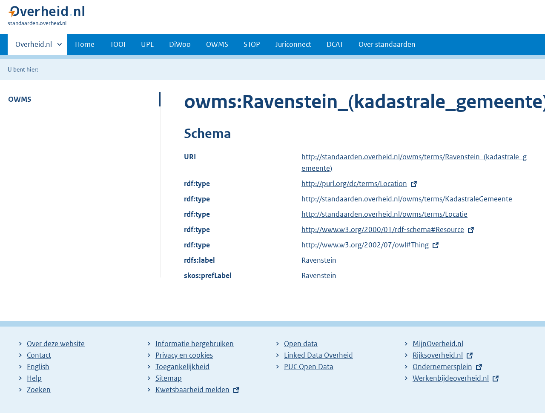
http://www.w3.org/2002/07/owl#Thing (365, 245)
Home (85, 44)
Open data (301, 343)
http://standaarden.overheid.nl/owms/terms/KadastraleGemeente (406, 199)
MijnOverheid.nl (438, 343)
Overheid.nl (33, 47)
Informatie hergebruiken (194, 343)
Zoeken (39, 389)
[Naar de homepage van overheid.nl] (46, 13)
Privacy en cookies (184, 355)
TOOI (118, 44)
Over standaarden (387, 44)
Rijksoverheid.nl (438, 355)
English (38, 366)
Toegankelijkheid (182, 366)
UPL (147, 44)
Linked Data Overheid (318, 355)
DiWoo (180, 44)
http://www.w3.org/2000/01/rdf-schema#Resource (382, 229)
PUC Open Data (308, 366)
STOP (252, 44)
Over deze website (56, 343)
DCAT (335, 44)
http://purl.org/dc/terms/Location (354, 183)
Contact (39, 355)
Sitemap (168, 378)
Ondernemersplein (442, 366)
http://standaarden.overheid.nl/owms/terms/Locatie (384, 214)
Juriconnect (293, 44)
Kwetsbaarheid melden (192, 389)
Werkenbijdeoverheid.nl (451, 378)
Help (34, 378)
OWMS (217, 44)
